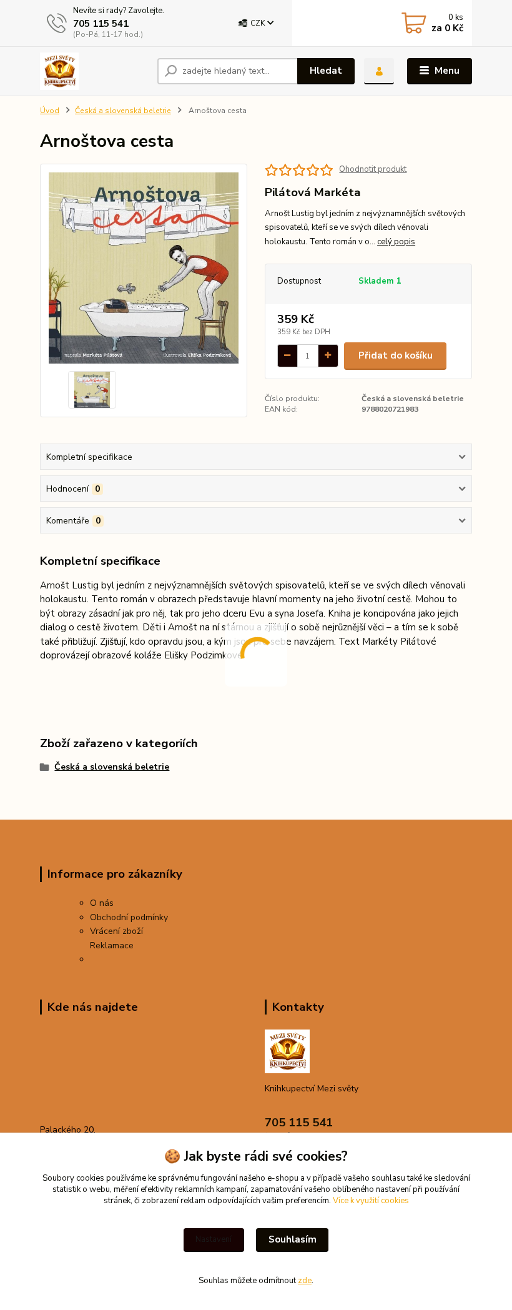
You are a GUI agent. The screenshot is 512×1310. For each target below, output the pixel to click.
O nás (102, 903)
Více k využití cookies (371, 1200)
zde (305, 1280)
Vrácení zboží (116, 931)
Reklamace (112, 945)
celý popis (396, 241)
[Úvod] (94, 71)
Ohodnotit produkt (372, 169)
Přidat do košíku (395, 355)
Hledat (326, 70)
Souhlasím (292, 1239)
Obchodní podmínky (129, 917)
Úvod (49, 111)
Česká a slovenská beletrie (123, 111)
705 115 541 (101, 23)
